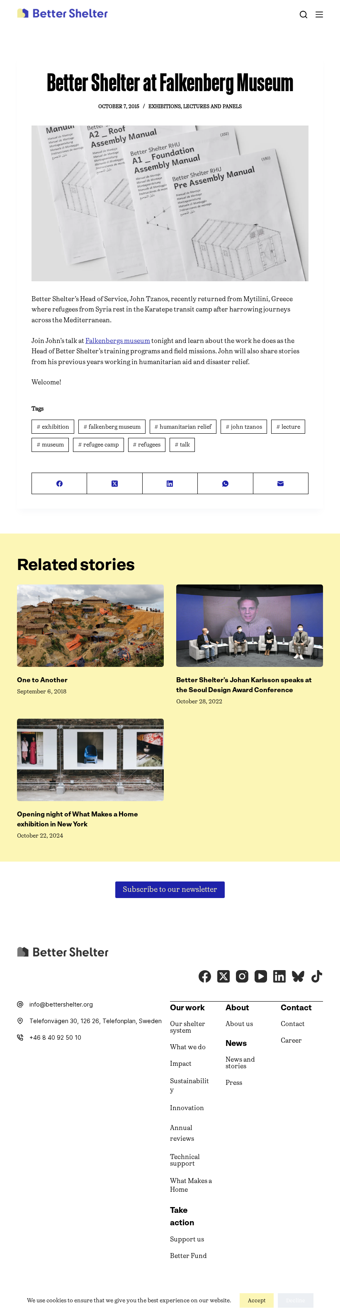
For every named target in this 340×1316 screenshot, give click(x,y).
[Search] (303, 14)
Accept (256, 1300)
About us (239, 1024)
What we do (188, 1047)
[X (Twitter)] (114, 483)
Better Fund (188, 1256)
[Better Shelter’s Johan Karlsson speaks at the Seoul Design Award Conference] (249, 625)
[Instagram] (242, 976)
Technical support (185, 1160)
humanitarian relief (182, 426)
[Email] (280, 483)
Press (234, 1083)
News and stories (240, 1062)
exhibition (52, 426)
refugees (146, 444)
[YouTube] (261, 976)
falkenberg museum (112, 426)
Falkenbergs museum (117, 341)
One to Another (42, 680)
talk (182, 444)
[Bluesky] (298, 976)
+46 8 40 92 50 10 (55, 1037)
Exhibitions (164, 106)
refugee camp (98, 444)
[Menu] (319, 14)
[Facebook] (59, 483)
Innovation (187, 1108)
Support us (187, 1239)
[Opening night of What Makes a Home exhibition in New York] (90, 760)
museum (50, 444)
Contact (293, 1024)
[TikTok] (317, 976)
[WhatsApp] (225, 483)
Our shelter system (187, 1027)
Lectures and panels (212, 106)
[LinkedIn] (170, 483)
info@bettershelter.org (61, 1004)
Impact (181, 1063)
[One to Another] (90, 625)
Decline (295, 1300)
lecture (288, 426)
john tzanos (244, 426)
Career (291, 1040)
